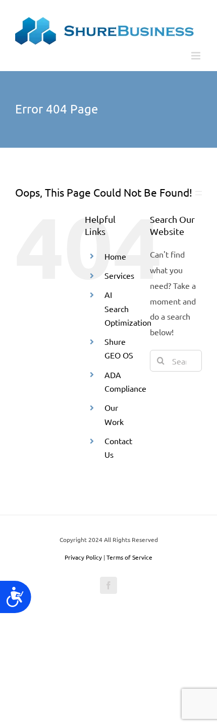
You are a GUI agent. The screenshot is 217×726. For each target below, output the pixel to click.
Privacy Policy (83, 557)
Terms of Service (129, 557)
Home (115, 256)
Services (119, 275)
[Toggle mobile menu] (196, 55)
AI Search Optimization (127, 308)
